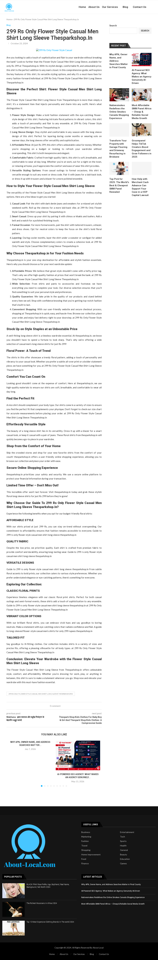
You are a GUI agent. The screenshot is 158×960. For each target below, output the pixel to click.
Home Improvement (91, 854)
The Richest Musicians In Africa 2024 (42, 903)
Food (83, 859)
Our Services (110, 6)
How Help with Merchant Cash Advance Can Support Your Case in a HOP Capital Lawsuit (140, 187)
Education (125, 859)
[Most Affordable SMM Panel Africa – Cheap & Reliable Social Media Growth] (142, 94)
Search (113, 25)
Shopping (85, 850)
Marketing (86, 837)
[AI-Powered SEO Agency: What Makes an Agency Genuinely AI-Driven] (78, 755)
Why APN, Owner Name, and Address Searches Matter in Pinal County (118, 61)
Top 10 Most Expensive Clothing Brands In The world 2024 (50, 922)
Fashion (85, 841)
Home (82, 6)
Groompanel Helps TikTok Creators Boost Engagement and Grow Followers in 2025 (141, 148)
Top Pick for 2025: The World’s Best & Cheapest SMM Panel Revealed (119, 185)
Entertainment (127, 832)
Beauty (123, 854)
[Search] (156, 7)
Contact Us (139, 6)
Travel (84, 846)
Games (123, 863)
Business (85, 832)
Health (123, 846)
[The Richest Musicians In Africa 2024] (13, 909)
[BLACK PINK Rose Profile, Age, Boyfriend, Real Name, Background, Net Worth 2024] (13, 890)
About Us (94, 6)
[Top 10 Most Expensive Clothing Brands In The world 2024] (13, 928)
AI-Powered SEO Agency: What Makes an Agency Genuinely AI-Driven (141, 76)
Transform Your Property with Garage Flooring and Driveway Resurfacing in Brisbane (118, 148)
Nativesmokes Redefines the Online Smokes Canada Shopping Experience (119, 112)
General (124, 850)
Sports (123, 841)
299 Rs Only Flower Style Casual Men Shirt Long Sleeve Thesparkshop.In (40, 694)
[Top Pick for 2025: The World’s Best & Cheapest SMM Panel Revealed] (119, 168)
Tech (122, 837)
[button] (12, 763)
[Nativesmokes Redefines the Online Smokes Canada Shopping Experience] (119, 94)
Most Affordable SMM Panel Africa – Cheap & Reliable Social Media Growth (141, 112)
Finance (85, 863)
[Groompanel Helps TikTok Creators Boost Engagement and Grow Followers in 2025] (142, 130)
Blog (125, 6)
